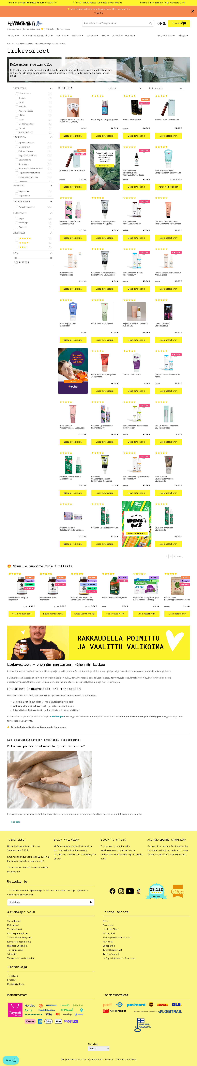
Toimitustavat (14, 929)
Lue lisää (15, 821)
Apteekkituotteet (24, 43)
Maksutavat (13, 925)
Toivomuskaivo (64, 29)
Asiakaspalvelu (14, 29)
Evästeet (11, 979)
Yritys (106, 920)
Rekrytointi (109, 933)
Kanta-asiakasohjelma (19, 941)
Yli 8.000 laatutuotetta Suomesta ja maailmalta (97, 2)
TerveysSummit (111, 954)
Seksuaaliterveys (43, 43)
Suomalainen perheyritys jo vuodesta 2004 (162, 2)
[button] (179, 23)
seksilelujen (57, 716)
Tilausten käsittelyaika (19, 937)
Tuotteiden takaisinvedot (20, 958)
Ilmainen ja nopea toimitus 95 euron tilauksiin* (32, 2)
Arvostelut (108, 925)
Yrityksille (50, 29)
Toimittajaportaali (113, 949)
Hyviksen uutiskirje (17, 945)
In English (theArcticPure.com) (119, 958)
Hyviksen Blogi (110, 929)
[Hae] (150, 23)
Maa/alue (93, 1044)
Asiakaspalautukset (17, 933)
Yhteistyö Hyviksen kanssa (116, 937)
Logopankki (109, 945)
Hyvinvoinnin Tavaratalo (101, 1059)
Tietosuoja (12, 975)
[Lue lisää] (49, 807)
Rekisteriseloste (16, 984)
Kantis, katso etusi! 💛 (33, 29)
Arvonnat (108, 941)
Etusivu (10, 43)
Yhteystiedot (14, 920)
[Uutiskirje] (91, 902)
